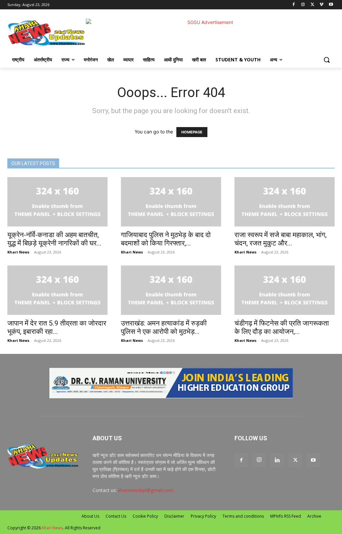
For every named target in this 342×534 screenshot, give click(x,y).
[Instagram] (303, 5)
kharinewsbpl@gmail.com (145, 490)
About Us (90, 516)
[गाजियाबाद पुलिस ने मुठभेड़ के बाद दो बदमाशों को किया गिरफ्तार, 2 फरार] (171, 201)
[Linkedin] (277, 460)
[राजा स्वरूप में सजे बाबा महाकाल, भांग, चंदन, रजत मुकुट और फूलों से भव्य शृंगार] (284, 201)
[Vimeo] (321, 5)
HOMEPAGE (191, 132)
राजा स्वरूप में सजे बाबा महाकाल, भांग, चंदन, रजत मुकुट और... (280, 239)
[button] (327, 60)
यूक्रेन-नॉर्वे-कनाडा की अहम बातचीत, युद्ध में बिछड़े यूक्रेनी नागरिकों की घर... (54, 239)
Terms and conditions (243, 516)
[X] (312, 5)
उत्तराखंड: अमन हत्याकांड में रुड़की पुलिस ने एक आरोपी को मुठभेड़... (164, 327)
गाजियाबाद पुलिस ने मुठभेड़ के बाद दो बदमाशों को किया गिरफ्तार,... (166, 239)
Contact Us (116, 516)
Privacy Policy (203, 516)
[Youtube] (331, 5)
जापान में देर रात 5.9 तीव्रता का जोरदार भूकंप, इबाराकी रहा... (56, 327)
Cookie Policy (145, 516)
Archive (314, 516)
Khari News (18, 251)
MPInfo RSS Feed (285, 516)
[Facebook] (294, 5)
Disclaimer (174, 516)
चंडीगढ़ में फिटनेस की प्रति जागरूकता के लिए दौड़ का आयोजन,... (281, 327)
